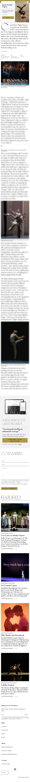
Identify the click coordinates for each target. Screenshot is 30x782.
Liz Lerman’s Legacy (9, 586)
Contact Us (4, 730)
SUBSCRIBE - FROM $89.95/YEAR (15, 440)
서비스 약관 (12, 482)
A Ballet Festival (7, 685)
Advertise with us (6, 750)
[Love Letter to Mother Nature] (15, 517)
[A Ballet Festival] (15, 667)
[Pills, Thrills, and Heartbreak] (15, 617)
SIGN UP (8, 17)
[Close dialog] (28, 2)
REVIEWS (3, 533)
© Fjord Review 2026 (23, 777)
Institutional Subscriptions (9, 754)
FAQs (3, 734)
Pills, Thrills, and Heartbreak (12, 635)
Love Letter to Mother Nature (13, 536)
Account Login (5, 764)
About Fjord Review (7, 747)
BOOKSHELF (4, 583)
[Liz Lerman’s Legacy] (15, 567)
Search (3, 737)
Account (3, 726)
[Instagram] (15, 769)
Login (20, 444)
